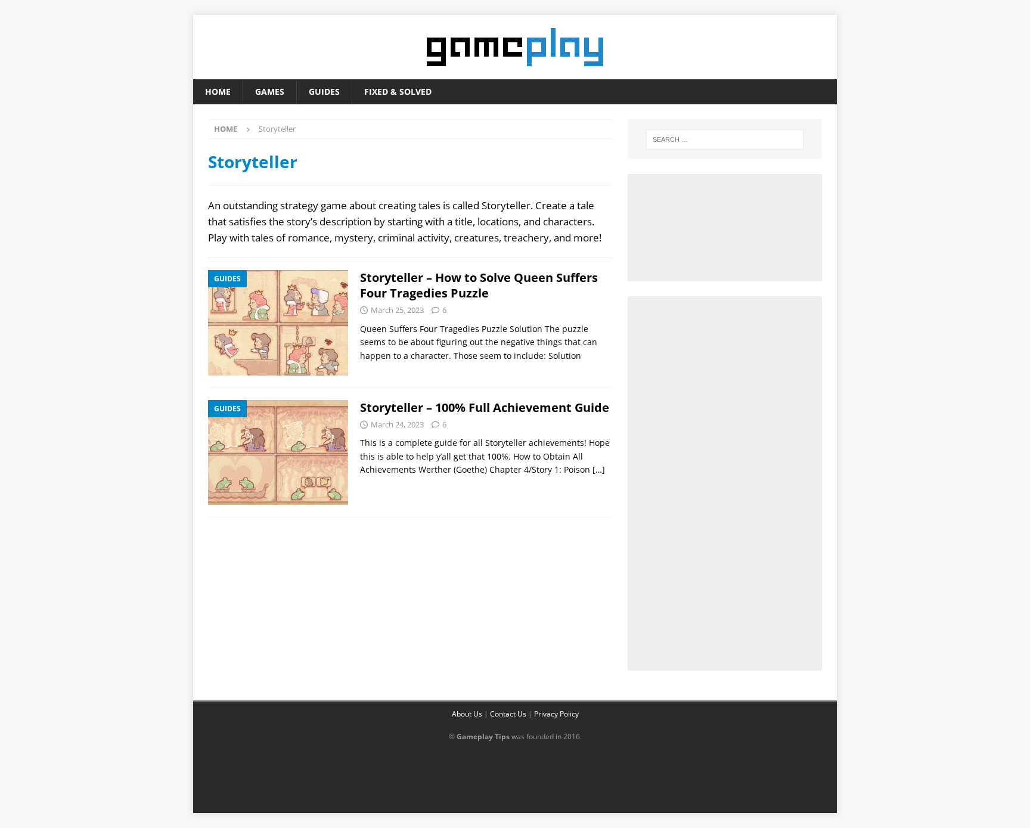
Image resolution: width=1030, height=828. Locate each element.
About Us (467, 714)
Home (218, 91)
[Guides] (278, 322)
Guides (324, 91)
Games (269, 91)
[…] (598, 469)
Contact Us (508, 714)
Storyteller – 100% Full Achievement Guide (484, 407)
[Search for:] (724, 139)
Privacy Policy (556, 714)
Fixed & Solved (398, 91)
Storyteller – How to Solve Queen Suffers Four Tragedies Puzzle (479, 285)
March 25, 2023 (397, 310)
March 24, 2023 (397, 424)
